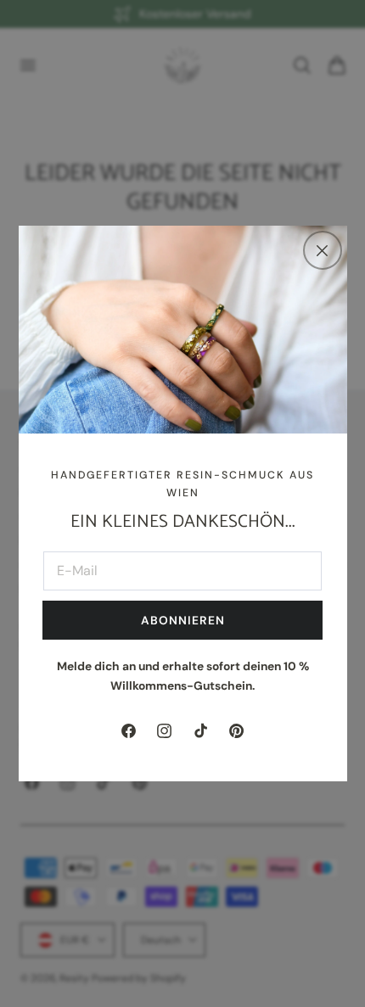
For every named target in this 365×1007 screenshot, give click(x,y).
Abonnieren (183, 620)
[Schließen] (322, 250)
